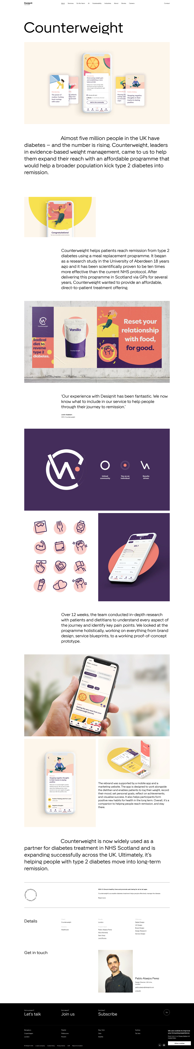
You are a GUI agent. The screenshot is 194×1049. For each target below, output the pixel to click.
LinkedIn (138, 991)
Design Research (140, 931)
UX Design (138, 925)
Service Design (140, 934)
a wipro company (40, 1045)
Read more (102, 898)
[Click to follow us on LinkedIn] (159, 1045)
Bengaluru (27, 1030)
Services (71, 3)
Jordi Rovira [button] (102, 938)
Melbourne (65, 1033)
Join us (68, 1014)
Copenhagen (28, 1033)
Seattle (100, 1037)
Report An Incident (77, 1045)
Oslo (99, 1033)
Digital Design (139, 922)
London (100, 922)
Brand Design (139, 928)
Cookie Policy (51, 1045)
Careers (131, 3)
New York (101, 1030)
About (116, 3)
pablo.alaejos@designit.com (144, 987)
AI (88, 3)
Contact (167, 3)
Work (63, 3)
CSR (68, 1045)
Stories (123, 3)
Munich (63, 1037)
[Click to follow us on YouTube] (164, 1045)
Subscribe (107, 1014)
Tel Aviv (137, 1033)
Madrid (63, 1030)
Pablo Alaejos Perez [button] (105, 930)
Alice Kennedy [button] (103, 932)
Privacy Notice (61, 1045)
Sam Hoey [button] (101, 935)
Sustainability (96, 3)
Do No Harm (81, 3)
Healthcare (65, 930)
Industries (108, 3)
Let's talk (32, 1014)
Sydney (137, 1030)
